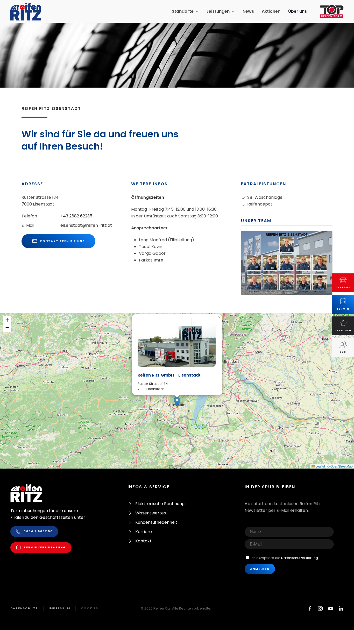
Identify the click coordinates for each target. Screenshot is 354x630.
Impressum (59, 608)
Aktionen (271, 11)
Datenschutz (24, 608)
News (248, 11)
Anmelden (260, 569)
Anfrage (343, 287)
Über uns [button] (297, 11)
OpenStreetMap (341, 466)
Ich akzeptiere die (284, 558)
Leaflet (320, 466)
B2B (343, 351)
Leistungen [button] (218, 11)
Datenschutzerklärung (299, 558)
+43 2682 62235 (76, 216)
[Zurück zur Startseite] (25, 11)
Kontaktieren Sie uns (62, 241)
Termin (343, 308)
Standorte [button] (183, 11)
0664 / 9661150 (38, 531)
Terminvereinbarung (45, 547)
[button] (286, 263)
